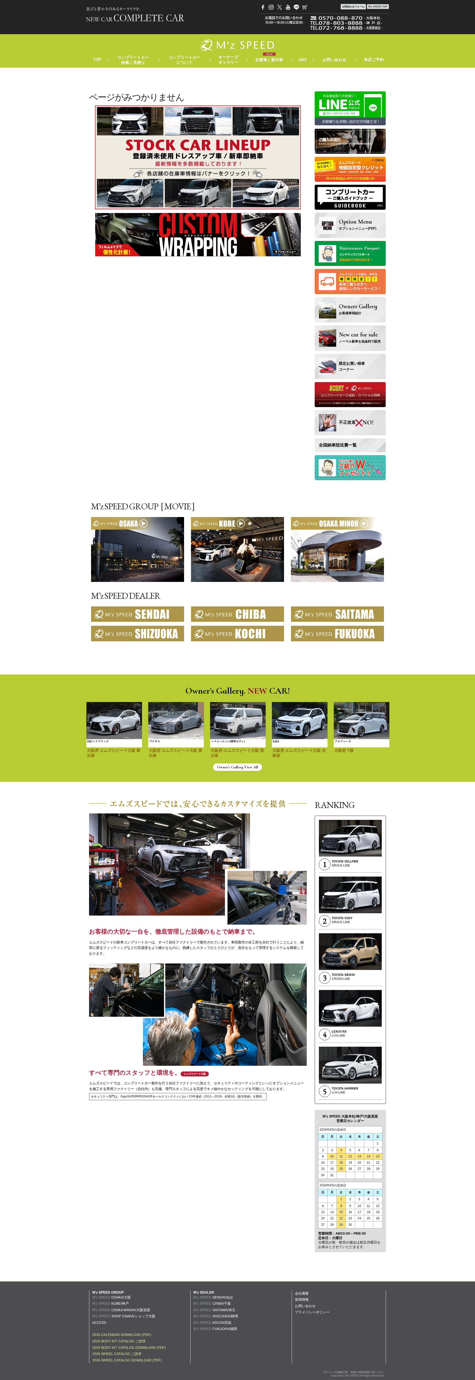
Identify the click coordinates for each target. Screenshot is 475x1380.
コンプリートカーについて (184, 60)
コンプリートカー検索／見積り (133, 60)
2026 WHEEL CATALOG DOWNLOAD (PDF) (127, 1360)
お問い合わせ (334, 60)
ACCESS (99, 1323)
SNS (302, 60)
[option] (114, 732)
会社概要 (302, 1293)
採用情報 (302, 1300)
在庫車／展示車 (269, 60)
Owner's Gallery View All (237, 767)
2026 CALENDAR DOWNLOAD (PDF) (121, 1335)
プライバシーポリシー (312, 1312)
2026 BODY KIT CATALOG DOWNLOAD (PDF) (129, 1348)
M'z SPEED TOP (377, 6)
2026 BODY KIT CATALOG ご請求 (119, 1341)
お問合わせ (353, 6)
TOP (97, 59)
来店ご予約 (374, 59)
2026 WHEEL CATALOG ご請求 (117, 1354)
